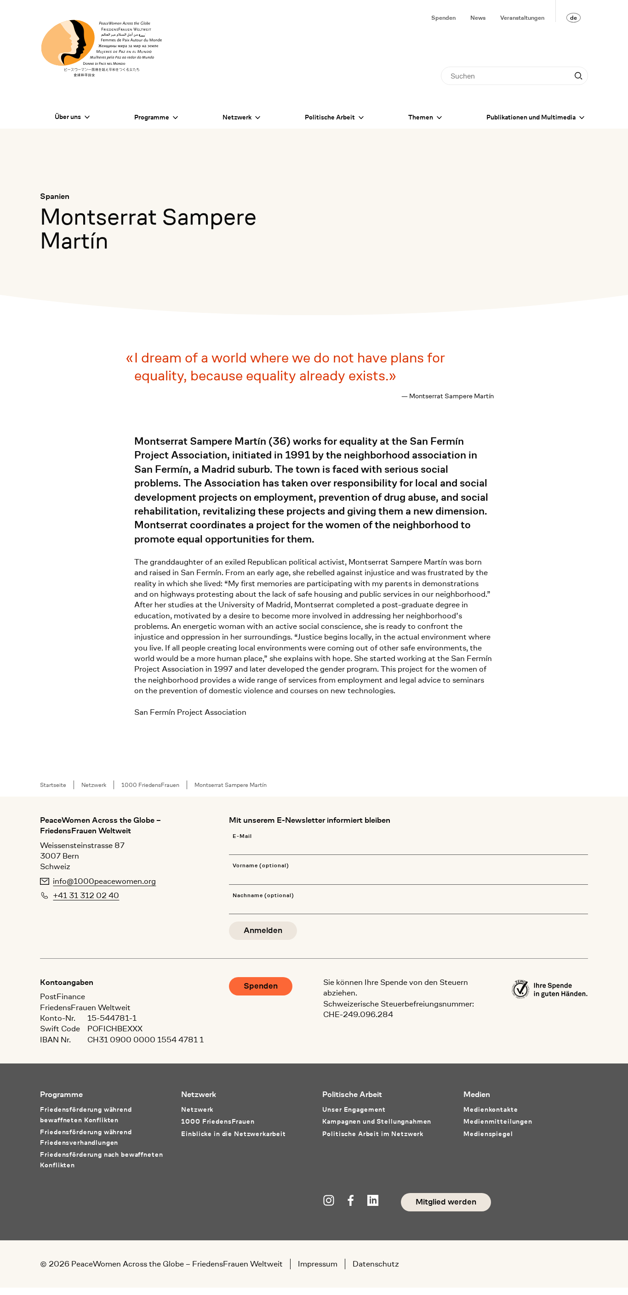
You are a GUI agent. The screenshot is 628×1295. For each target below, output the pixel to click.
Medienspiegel (488, 1133)
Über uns (68, 116)
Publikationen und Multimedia (531, 117)
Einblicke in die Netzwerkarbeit (233, 1133)
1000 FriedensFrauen (150, 785)
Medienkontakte (490, 1109)
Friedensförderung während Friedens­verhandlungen (85, 1137)
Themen (420, 117)
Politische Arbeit (330, 117)
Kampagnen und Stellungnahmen (376, 1121)
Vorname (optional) (261, 865)
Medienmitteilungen (497, 1121)
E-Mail (242, 836)
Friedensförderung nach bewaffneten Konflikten (101, 1160)
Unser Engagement (354, 1109)
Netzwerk (237, 117)
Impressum (317, 1263)
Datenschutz (376, 1263)
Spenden (443, 18)
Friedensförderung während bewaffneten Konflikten (85, 1115)
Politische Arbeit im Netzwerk (372, 1133)
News (477, 18)
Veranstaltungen (522, 18)
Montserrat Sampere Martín (230, 785)
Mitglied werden (446, 1202)
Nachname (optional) (263, 895)
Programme (151, 117)
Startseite (53, 785)
